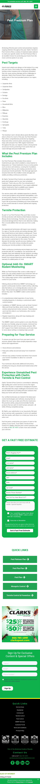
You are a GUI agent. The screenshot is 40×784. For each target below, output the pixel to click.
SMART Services (20, 721)
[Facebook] (13, 763)
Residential (20, 710)
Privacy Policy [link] (20, 782)
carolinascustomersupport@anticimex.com (22, 758)
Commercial (20, 713)
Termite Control (20, 716)
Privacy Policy (20, 730)
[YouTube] (27, 763)
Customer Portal (20, 724)
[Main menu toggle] (36, 6)
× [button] (38, 780)
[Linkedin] (22, 763)
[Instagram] (18, 763)
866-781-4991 (28, 1)
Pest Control (20, 719)
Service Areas (20, 707)
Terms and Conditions (20, 727)
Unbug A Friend (5, 777)
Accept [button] (30, 782)
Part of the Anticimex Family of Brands (20, 749)
